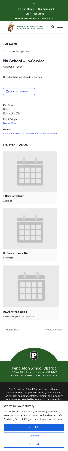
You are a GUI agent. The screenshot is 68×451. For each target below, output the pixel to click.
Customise (34, 435)
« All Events (10, 44)
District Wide (9, 123)
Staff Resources (35, 13)
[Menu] (58, 27)
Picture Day (12, 329)
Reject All (34, 444)
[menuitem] (26, 9)
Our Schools (45, 8)
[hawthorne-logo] (28, 27)
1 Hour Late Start (13, 195)
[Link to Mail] (34, 3)
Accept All (34, 427)
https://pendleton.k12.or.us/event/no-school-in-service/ (30, 133)
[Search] (51, 27)
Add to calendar (19, 91)
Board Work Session (15, 311)
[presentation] (30, 172)
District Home (26, 8)
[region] (34, 426)
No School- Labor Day (15, 253)
